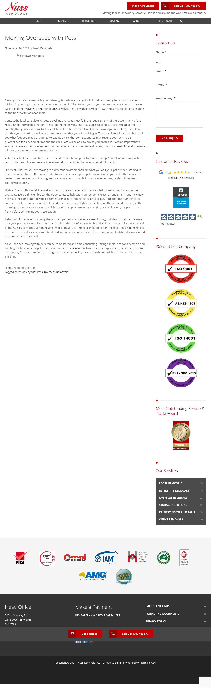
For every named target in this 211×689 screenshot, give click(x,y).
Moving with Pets (32, 272)
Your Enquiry (166, 98)
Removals (60, 20)
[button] (181, 21)
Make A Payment (143, 6)
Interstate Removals (174, 490)
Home (37, 20)
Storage (115, 20)
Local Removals (170, 483)
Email (161, 71)
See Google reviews (181, 178)
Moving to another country (41, 109)
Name (161, 52)
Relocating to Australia (177, 512)
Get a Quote (164, 20)
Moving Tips (28, 268)
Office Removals (171, 519)
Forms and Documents (162, 613)
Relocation (89, 20)
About (137, 20)
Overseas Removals (56, 272)
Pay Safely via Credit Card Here (97, 615)
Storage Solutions (173, 505)
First (158, 62)
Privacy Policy (156, 621)
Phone (161, 84)
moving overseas (83, 252)
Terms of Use (148, 662)
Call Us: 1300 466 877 (187, 6)
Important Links (158, 606)
